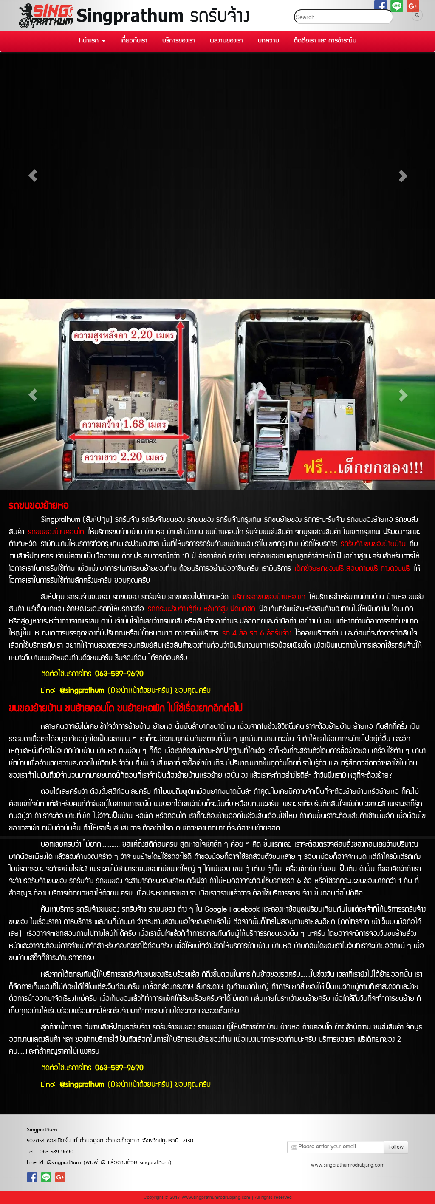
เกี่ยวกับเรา (134, 41)
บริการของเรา (178, 41)
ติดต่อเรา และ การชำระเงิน (325, 41)
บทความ (268, 41)
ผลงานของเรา (226, 41)
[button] (32, 175)
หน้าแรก (90, 41)
